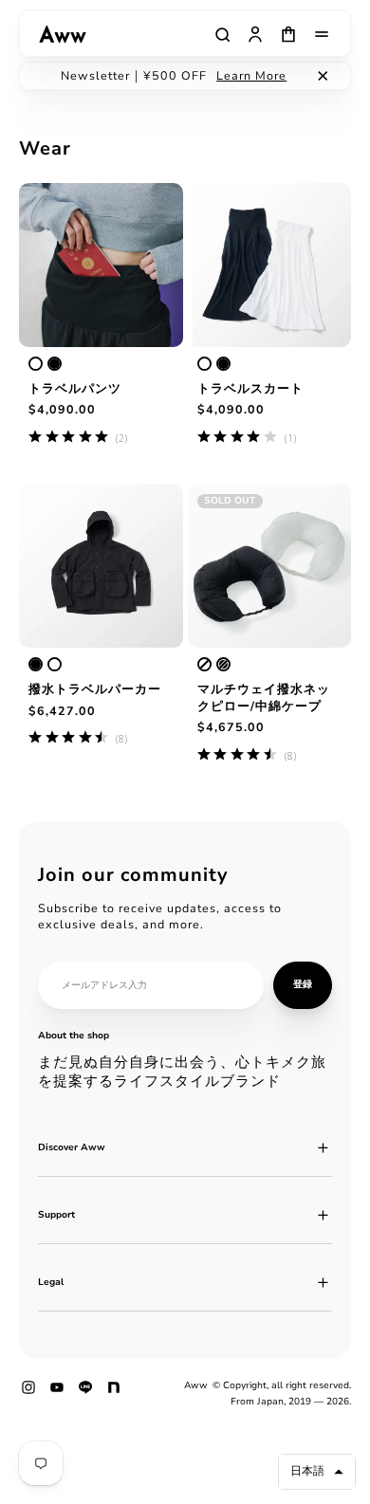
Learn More (251, 75)
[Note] (113, 1394)
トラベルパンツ (74, 388)
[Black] (54, 364)
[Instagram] (28, 1394)
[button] (317, 1472)
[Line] (85, 1394)
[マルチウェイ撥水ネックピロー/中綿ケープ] (270, 567)
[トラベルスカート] (270, 265)
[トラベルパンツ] (101, 265)
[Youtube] (56, 1394)
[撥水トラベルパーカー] (101, 567)
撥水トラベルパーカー (94, 689)
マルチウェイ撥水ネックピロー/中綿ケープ (263, 697)
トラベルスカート (250, 388)
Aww (196, 1385)
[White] (35, 364)
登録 (302, 984)
